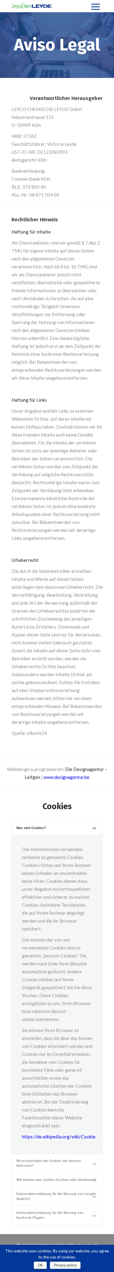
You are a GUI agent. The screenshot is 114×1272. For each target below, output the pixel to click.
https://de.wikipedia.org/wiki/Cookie (58, 1136)
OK (40, 1265)
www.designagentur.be (66, 777)
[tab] (57, 828)
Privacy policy (65, 1265)
